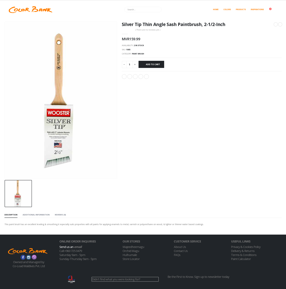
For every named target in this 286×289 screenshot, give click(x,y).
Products (241, 9)
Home (216, 9)
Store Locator (131, 259)
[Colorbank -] (30, 9)
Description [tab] (10, 214)
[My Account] (279, 9)
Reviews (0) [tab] (60, 214)
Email (146, 76)
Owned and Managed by (28, 262)
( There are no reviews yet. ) (147, 29)
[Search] (158, 9)
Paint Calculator (241, 259)
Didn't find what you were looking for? (116, 279)
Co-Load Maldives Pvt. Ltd (29, 266)
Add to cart (153, 64)
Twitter (129, 76)
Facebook (124, 76)
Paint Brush (138, 53)
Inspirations (257, 9)
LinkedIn (135, 76)
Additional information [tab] (36, 214)
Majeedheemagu (133, 247)
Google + (140, 76)
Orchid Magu (131, 251)
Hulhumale (130, 255)
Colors (227, 9)
